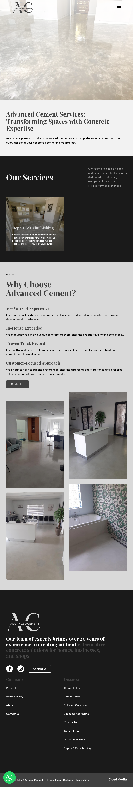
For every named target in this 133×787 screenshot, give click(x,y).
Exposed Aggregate (76, 713)
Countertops (72, 722)
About (10, 705)
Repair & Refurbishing (33, 227)
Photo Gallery (14, 696)
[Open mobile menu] (119, 7)
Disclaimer (68, 780)
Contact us (17, 384)
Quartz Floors (72, 731)
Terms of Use (82, 780)
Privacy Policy (54, 780)
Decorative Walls (74, 739)
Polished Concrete (75, 705)
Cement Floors (73, 688)
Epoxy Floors (72, 696)
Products (11, 688)
